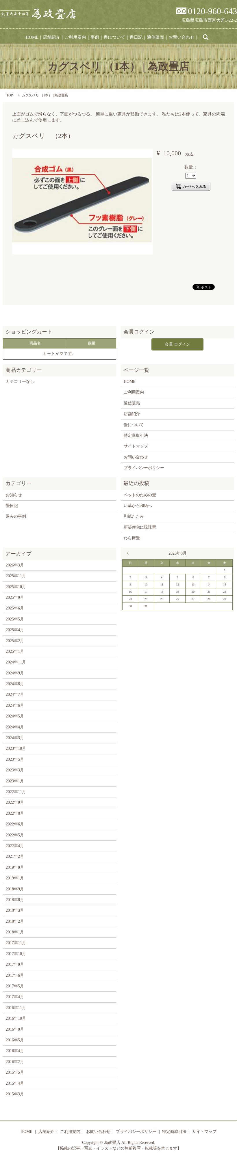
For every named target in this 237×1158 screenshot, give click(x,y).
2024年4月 (15, 727)
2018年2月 (15, 921)
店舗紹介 (51, 37)
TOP (9, 95)
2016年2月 (15, 1062)
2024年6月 (15, 705)
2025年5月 (15, 619)
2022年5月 (15, 835)
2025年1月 (15, 651)
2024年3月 (15, 738)
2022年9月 (15, 802)
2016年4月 (15, 1051)
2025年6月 (15, 608)
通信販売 (155, 37)
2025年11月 (16, 576)
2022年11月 (16, 792)
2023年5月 (15, 759)
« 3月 (129, 553)
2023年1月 (15, 781)
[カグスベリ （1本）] (82, 201)
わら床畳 (132, 538)
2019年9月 (15, 867)
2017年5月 (15, 986)
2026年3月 (15, 565)
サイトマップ (136, 446)
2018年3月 (15, 910)
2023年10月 (16, 748)
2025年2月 (15, 641)
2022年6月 (15, 824)
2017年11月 (16, 943)
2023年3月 (15, 770)
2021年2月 (15, 856)
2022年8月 (15, 813)
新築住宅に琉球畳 (140, 527)
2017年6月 (15, 975)
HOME (32, 37)
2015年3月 (15, 1094)
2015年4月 (15, 1083)
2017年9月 (15, 964)
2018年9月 (15, 889)
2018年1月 (15, 932)
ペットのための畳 (140, 495)
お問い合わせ (182, 37)
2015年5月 (15, 1072)
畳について (114, 37)
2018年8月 (15, 900)
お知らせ (14, 495)
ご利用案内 (75, 37)
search (206, 37)
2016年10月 (16, 1018)
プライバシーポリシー (144, 468)
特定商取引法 (136, 435)
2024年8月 (15, 684)
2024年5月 (15, 716)
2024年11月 (16, 662)
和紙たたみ (134, 516)
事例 (94, 37)
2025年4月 (15, 630)
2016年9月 (15, 1029)
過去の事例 (16, 516)
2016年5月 (15, 1040)
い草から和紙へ (138, 506)
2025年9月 (15, 597)
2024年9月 (15, 673)
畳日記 (135, 37)
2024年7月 (15, 694)
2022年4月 (15, 846)
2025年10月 (16, 587)
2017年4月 (15, 997)
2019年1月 (15, 878)
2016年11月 (16, 1008)
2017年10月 (16, 954)
